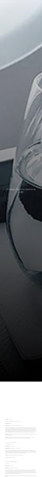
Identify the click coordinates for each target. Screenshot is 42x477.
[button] (40, 2)
